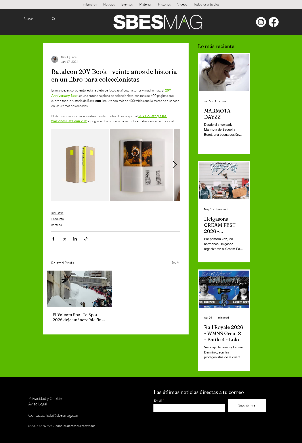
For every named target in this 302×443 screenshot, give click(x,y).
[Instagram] (261, 22)
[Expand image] (80, 165)
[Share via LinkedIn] (75, 239)
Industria (57, 213)
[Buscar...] (53, 18)
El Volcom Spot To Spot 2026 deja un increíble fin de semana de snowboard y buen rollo (78, 317)
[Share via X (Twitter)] (64, 239)
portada (56, 225)
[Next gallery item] (174, 164)
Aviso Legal (37, 403)
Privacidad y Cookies (45, 398)
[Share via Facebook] (53, 239)
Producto (57, 219)
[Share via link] (86, 239)
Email (158, 400)
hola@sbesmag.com (62, 415)
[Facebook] (274, 22)
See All (176, 262)
